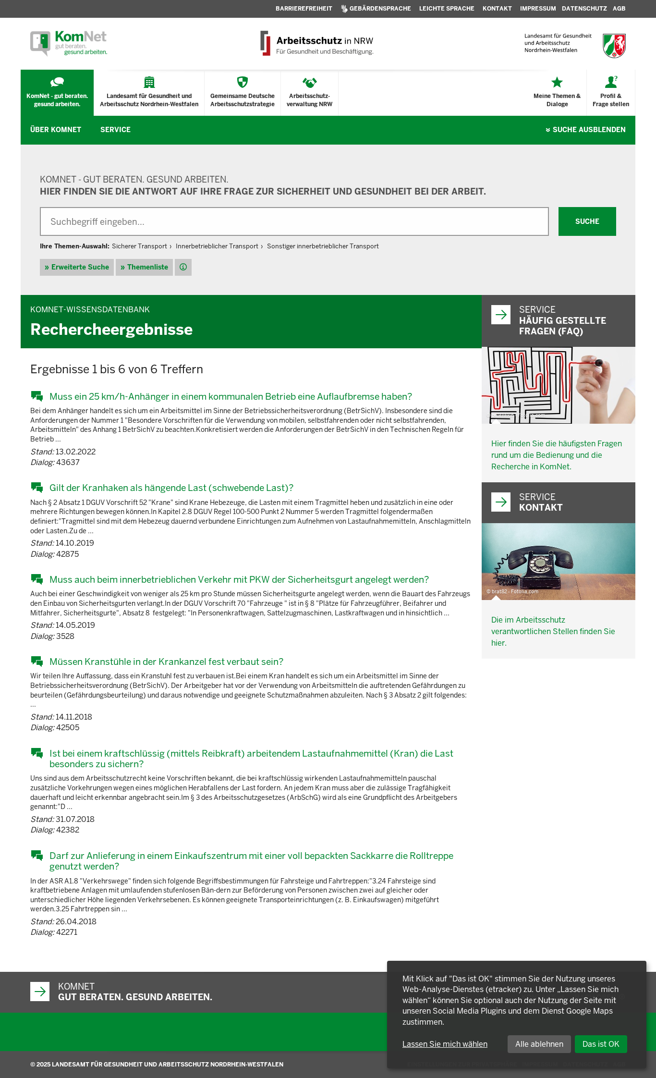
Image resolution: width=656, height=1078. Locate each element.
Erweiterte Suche (80, 267)
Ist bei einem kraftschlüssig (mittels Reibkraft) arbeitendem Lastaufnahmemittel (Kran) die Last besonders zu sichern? (251, 759)
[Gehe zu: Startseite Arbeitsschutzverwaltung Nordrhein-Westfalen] (316, 43)
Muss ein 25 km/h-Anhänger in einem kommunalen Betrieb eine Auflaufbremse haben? (230, 396)
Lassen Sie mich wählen (444, 1044)
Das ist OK (601, 1044)
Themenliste (147, 267)
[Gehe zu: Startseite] (68, 43)
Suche (589, 129)
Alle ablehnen (539, 1044)
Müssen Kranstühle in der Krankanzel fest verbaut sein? (166, 661)
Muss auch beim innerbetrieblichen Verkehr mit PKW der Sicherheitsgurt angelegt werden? (239, 579)
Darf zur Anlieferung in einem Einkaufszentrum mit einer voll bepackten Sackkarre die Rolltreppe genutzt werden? (251, 861)
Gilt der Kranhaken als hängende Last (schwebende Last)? (171, 487)
